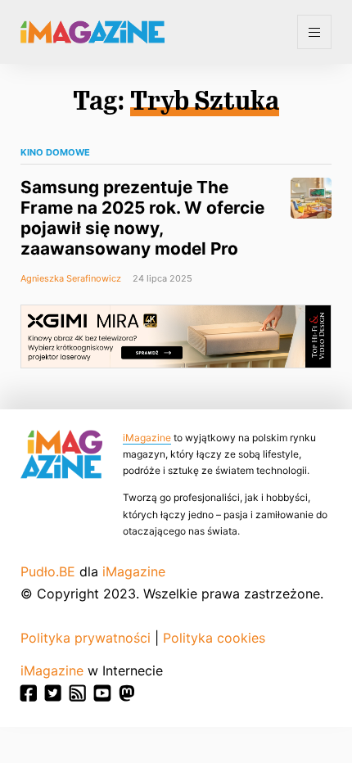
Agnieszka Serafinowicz (70, 278)
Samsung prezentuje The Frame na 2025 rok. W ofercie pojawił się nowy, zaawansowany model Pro (142, 218)
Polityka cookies (214, 638)
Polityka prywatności (85, 638)
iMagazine (147, 437)
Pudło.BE (47, 571)
